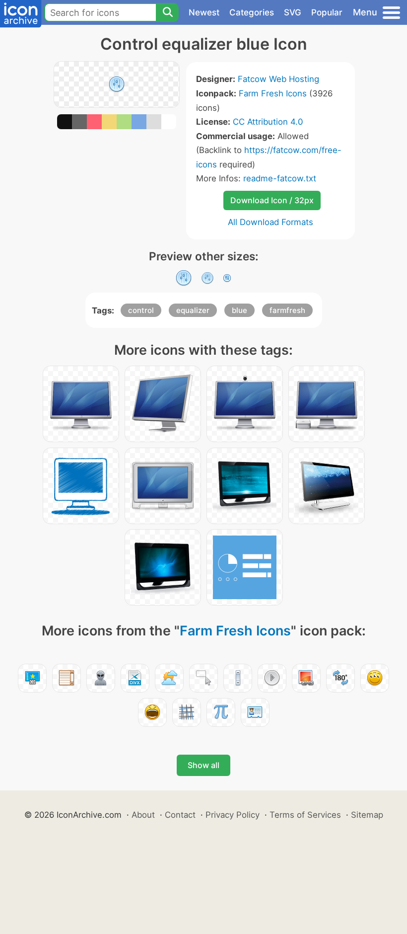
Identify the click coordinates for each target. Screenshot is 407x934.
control (141, 310)
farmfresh (287, 310)
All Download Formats (270, 222)
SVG (292, 12)
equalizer (192, 310)
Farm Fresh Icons (273, 93)
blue (239, 310)
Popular (326, 12)
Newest (204, 12)
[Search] (167, 12)
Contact (180, 815)
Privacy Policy (232, 815)
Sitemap (367, 815)
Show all (203, 765)
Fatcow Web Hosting (278, 79)
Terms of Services (305, 815)
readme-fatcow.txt (279, 178)
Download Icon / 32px (272, 200)
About (143, 815)
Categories (251, 12)
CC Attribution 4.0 (268, 122)
